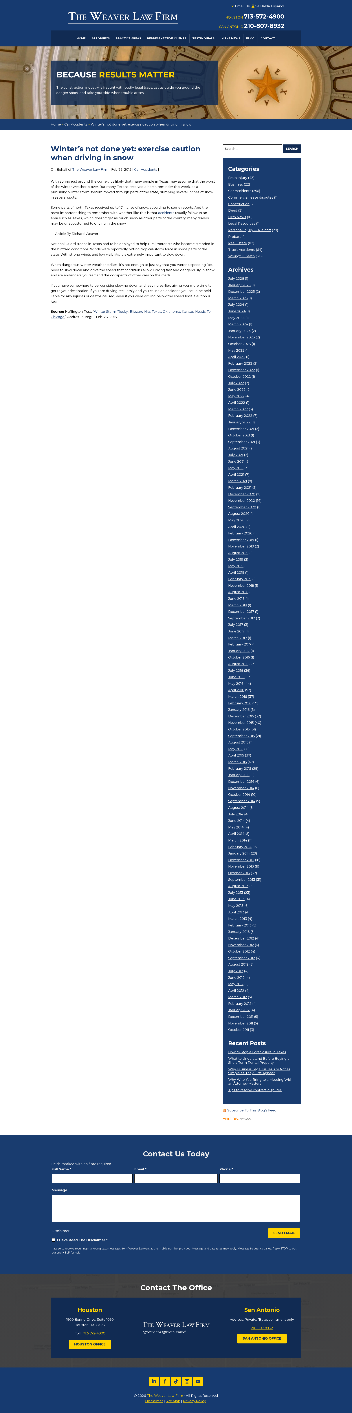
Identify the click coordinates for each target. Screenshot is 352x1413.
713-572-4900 (264, 16)
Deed (232, 211)
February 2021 (239, 488)
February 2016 (239, 703)
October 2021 (239, 435)
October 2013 (239, 873)
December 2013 (241, 860)
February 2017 (239, 644)
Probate (234, 237)
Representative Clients (166, 38)
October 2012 (239, 951)
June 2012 (236, 978)
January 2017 (239, 651)
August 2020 (239, 514)
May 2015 (235, 749)
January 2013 (239, 932)
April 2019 (236, 573)
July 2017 (235, 625)
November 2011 (240, 1023)
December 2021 (241, 429)
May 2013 (235, 906)
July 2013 (235, 893)
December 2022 (241, 370)
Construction (239, 204)
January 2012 (239, 1010)
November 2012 (241, 945)
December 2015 (241, 716)
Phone (226, 1169)
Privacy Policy (194, 1401)
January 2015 (239, 775)
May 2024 (236, 318)
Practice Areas (128, 38)
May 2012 (235, 984)
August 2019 (238, 553)
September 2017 (241, 618)
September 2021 (241, 442)
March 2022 (238, 409)
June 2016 (236, 677)
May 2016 (235, 684)
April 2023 (236, 357)
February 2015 (239, 769)
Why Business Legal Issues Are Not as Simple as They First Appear (259, 1071)
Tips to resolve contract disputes (255, 1090)
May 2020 (236, 520)
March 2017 (237, 638)
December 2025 (241, 292)
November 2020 (241, 501)
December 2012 (241, 938)
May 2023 (236, 351)
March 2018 (237, 605)
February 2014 (240, 847)
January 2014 (239, 853)
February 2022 (240, 416)
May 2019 (235, 566)
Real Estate (237, 243)
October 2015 (239, 729)
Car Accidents (145, 170)
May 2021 (235, 468)
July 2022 (236, 383)
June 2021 (236, 462)
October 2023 (239, 344)
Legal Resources (241, 224)
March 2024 (238, 324)
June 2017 (236, 631)
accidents (166, 213)
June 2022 (236, 390)
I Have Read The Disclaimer (82, 1240)
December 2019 (241, 540)
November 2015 (241, 723)
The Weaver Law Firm (90, 170)
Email (140, 1169)
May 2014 (236, 827)
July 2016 (235, 671)
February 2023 (240, 364)
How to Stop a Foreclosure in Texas (257, 1052)
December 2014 (241, 782)
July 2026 (236, 279)
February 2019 (239, 579)
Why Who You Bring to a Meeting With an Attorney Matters (260, 1082)
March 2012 (237, 997)
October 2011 (238, 1030)
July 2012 (235, 971)
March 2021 (237, 481)
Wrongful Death (241, 256)
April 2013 (236, 912)
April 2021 (236, 475)
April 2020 (236, 527)
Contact (268, 38)
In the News (230, 38)
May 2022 (236, 396)
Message (59, 1190)
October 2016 (239, 657)
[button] (348, 1386)
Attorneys (101, 38)
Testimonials (203, 38)
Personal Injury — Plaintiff (249, 230)
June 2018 (236, 599)
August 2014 (238, 808)
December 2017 (241, 612)
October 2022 (239, 377)
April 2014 (236, 834)
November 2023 (241, 337)
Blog (250, 38)
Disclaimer (60, 1231)
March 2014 (237, 840)
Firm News (237, 217)
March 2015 (237, 762)
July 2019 (235, 560)
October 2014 (239, 795)
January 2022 (239, 422)
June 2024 (237, 311)
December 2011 (240, 1017)
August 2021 (238, 448)
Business (235, 184)
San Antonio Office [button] (262, 1338)
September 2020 (242, 507)
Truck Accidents (241, 250)
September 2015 (241, 736)
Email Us (242, 6)
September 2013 (241, 880)
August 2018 (238, 592)
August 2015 (238, 742)
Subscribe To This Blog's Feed (251, 1110)
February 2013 (239, 925)
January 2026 (239, 285)
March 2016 (237, 697)
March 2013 (237, 919)
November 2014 (241, 788)
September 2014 (241, 801)
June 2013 (236, 899)
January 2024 (239, 331)
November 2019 (241, 546)
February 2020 (240, 533)
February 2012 (239, 1004)
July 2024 (236, 305)
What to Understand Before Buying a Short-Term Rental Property (258, 1061)
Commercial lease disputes (250, 197)
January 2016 (239, 710)
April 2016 (236, 690)
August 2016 (238, 664)
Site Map (173, 1401)
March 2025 (238, 298)
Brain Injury (237, 178)
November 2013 (241, 866)
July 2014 (235, 814)
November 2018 (241, 586)
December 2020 (241, 494)
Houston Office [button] (90, 1344)
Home (81, 38)
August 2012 (238, 964)
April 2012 (236, 991)
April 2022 (236, 403)
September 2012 (241, 958)
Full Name (61, 1169)
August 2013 (238, 886)
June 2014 (236, 821)
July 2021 (235, 455)
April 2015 (236, 755)
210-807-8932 (264, 25)
